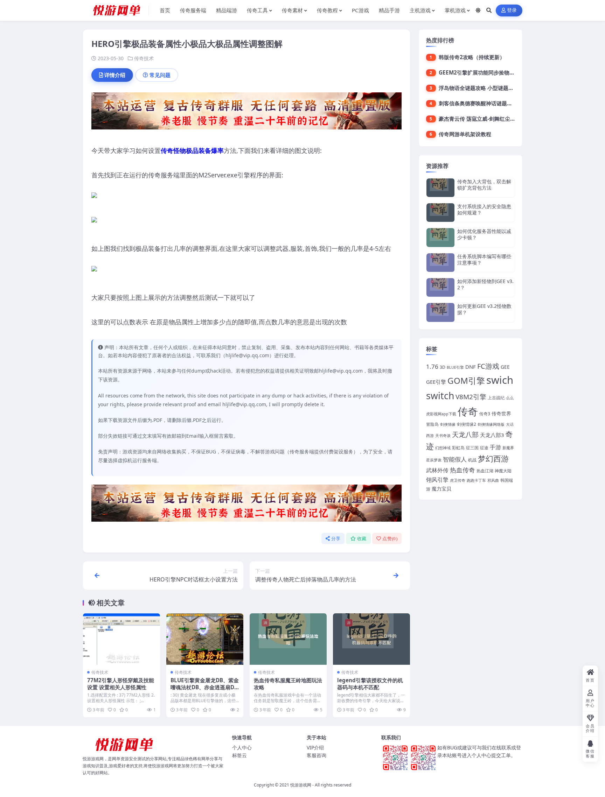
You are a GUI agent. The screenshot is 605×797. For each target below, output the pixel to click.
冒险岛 (432, 424)
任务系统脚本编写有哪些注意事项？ (484, 259)
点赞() (389, 538)
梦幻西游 (493, 458)
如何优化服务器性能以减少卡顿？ (484, 234)
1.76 (432, 366)
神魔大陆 (503, 471)
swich (499, 380)
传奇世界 (501, 413)
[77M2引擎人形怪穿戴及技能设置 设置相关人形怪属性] (121, 639)
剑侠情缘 (448, 424)
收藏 (362, 538)
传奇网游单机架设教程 (465, 134)
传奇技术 (144, 58)
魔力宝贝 (441, 488)
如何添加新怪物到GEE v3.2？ (485, 284)
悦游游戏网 (300, 785)
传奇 (468, 411)
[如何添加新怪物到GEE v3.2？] (440, 287)
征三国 (472, 448)
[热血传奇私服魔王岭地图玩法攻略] (288, 639)
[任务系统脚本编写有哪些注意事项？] (440, 262)
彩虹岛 (458, 448)
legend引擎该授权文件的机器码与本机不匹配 (370, 684)
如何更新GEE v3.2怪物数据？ (484, 309)
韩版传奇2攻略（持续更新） (472, 57)
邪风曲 (493, 480)
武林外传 (437, 470)
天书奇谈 (443, 435)
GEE (505, 367)
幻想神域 (443, 447)
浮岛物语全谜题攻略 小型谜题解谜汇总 (484, 87)
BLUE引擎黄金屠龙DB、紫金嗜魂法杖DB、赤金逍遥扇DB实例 (205, 687)
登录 (512, 10)
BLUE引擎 (455, 367)
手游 (495, 447)
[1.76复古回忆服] (246, 113)
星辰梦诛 (433, 460)
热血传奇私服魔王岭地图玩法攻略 (288, 684)
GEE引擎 (436, 381)
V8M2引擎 (471, 396)
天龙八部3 (492, 434)
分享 (336, 538)
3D (442, 367)
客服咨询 (316, 755)
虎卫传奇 (457, 480)
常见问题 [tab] (160, 74)
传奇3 (484, 414)
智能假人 (455, 459)
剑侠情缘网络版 (491, 424)
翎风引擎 (437, 479)
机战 (472, 460)
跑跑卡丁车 (476, 480)
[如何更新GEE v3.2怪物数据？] (440, 312)
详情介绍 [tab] (114, 74)
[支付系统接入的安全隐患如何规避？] (440, 212)
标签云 (239, 755)
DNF (470, 366)
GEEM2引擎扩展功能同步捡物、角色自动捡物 (492, 72)
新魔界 (508, 447)
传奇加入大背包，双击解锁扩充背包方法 (484, 184)
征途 (484, 448)
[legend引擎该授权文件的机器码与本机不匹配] (371, 639)
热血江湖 (485, 471)
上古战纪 (496, 398)
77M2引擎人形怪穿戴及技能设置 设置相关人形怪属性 (120, 684)
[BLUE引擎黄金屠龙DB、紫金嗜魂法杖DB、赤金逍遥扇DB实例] (204, 639)
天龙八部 (465, 434)
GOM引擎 (466, 380)
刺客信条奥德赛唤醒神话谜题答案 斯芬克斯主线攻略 (500, 103)
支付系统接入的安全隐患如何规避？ (484, 209)
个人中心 (242, 747)
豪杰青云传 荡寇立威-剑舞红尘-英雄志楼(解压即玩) (498, 118)
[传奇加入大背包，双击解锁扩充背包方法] (440, 187)
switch (440, 395)
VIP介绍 (315, 747)
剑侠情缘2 (466, 424)
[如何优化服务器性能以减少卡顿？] (440, 237)
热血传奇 (462, 469)
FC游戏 (488, 366)
